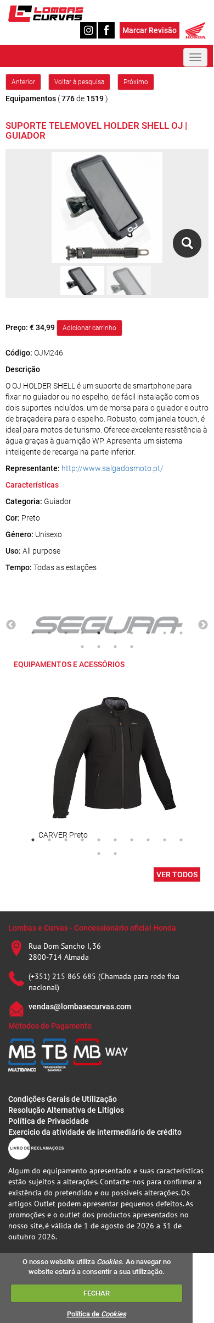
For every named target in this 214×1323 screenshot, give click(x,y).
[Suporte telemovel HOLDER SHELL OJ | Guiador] (187, 243)
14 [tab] (131, 646)
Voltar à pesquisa (79, 82)
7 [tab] (131, 632)
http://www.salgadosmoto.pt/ (112, 468)
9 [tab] (164, 632)
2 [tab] (49, 632)
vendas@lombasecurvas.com (80, 1006)
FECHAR (96, 1293)
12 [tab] (98, 646)
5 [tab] (98, 632)
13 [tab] (115, 646)
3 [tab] (65, 632)
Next (203, 625)
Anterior (23, 82)
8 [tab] (148, 632)
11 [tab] (82, 646)
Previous (10, 625)
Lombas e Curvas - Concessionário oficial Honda (92, 927)
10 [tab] (181, 632)
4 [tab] (82, 632)
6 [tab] (115, 632)
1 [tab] (32, 632)
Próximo (135, 82)
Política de (96, 1314)
